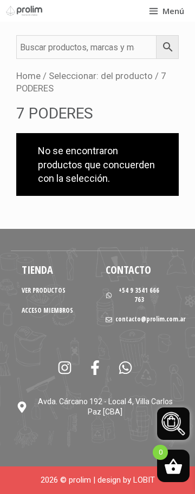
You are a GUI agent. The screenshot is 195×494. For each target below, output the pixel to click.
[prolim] (24, 11)
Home (28, 76)
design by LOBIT (126, 480)
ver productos (44, 290)
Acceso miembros (47, 310)
